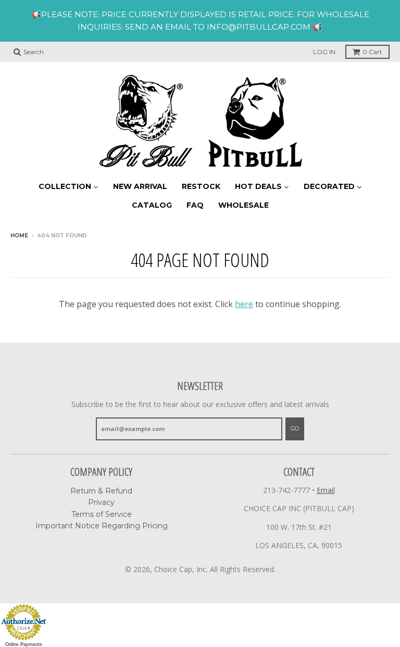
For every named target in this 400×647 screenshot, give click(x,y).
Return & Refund (101, 491)
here (244, 304)
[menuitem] (68, 186)
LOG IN (324, 52)
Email (326, 490)
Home (19, 235)
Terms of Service (101, 514)
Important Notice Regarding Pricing (101, 525)
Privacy (101, 502)
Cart (372, 52)
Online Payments (23, 644)
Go (295, 428)
